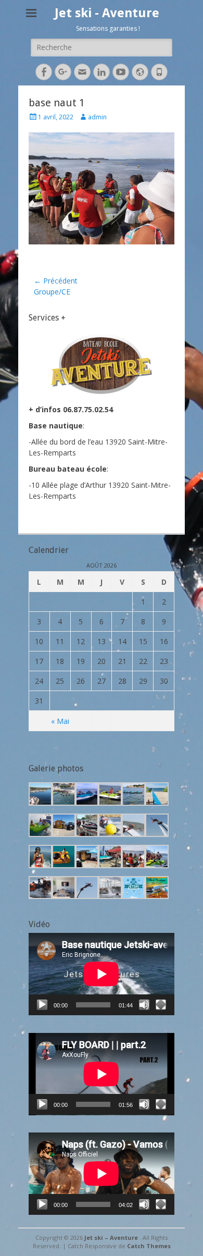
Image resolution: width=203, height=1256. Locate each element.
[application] (101, 974)
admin (97, 117)
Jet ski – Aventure (111, 1237)
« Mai (60, 721)
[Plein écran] (161, 1005)
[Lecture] (42, 1005)
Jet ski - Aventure (107, 13)
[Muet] (144, 1005)
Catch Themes (149, 1246)
